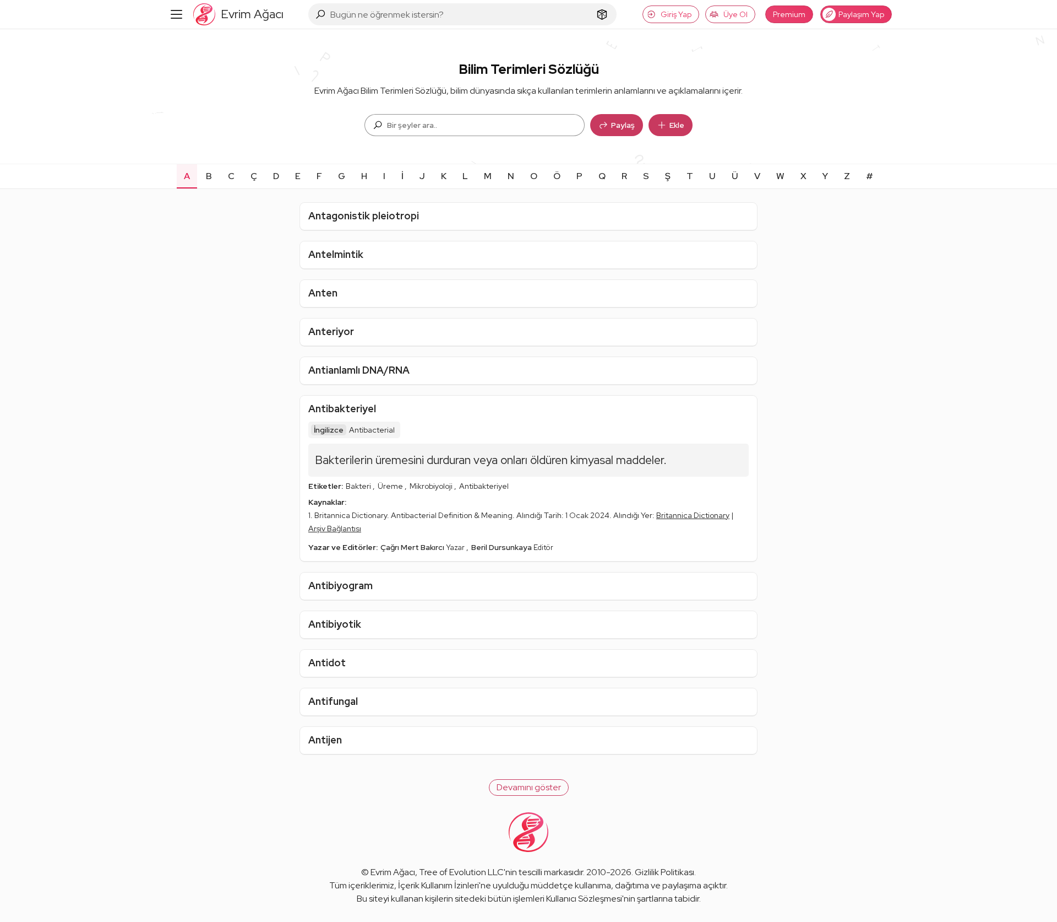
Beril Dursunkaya (502, 547)
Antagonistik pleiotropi (363, 215)
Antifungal (333, 701)
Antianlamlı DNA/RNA (359, 370)
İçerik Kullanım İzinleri (438, 885)
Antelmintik (335, 254)
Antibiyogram (340, 585)
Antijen (325, 740)
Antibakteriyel (342, 408)
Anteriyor (331, 331)
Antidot (327, 662)
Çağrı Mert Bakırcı (413, 547)
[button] (529, 787)
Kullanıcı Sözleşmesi (584, 898)
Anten (322, 293)
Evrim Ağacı (393, 872)
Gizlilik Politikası (664, 872)
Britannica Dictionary (692, 515)
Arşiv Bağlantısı (334, 528)
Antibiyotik (334, 624)
